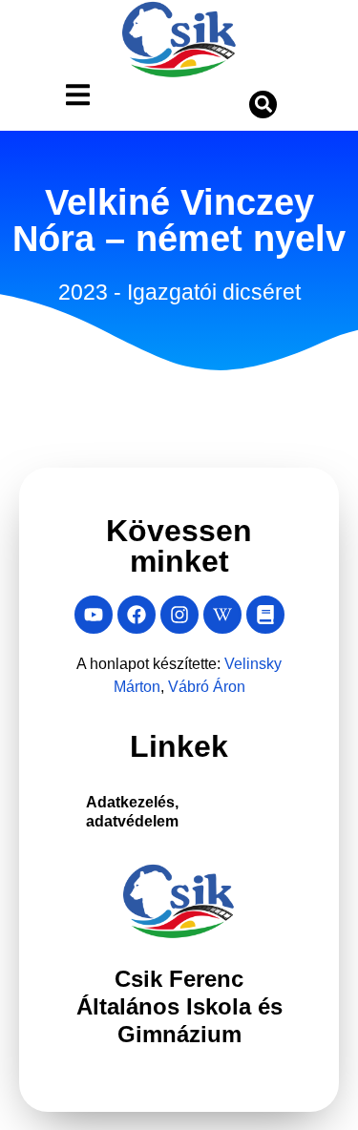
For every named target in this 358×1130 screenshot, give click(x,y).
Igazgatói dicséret (216, 310)
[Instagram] (179, 615)
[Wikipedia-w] (222, 615)
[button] (263, 104)
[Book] (265, 615)
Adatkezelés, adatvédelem (143, 811)
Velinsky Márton (133, 687)
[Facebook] (136, 615)
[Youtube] (93, 615)
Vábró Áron (243, 687)
